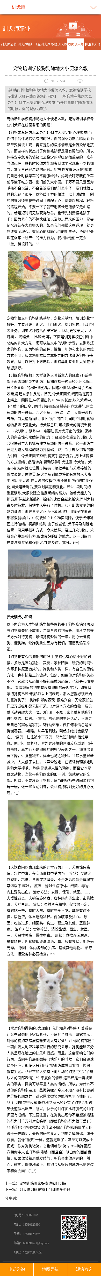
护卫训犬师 (92, 44)
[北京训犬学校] (19, 6)
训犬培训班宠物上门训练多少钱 (44, 1190)
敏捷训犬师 (59, 44)
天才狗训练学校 (37, 624)
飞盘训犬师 (42, 44)
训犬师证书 (8, 44)
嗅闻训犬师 (76, 44)
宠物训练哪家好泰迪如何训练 (43, 1183)
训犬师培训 (25, 44)
